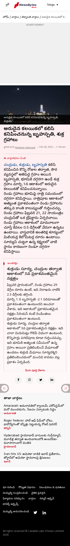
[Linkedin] (52, 380)
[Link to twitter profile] (35, 512)
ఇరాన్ (7, 462)
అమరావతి (10, 413)
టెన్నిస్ (7, 428)
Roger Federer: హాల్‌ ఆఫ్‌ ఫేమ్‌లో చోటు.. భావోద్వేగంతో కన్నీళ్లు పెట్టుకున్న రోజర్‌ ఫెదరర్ (30, 423)
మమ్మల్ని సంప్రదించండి (15, 493)
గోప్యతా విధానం (26, 487)
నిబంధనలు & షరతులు (52, 487)
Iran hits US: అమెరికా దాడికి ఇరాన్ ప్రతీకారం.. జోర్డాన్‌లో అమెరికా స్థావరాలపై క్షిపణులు (32, 456)
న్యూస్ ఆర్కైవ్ (47, 499)
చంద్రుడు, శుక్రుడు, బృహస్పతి (25, 165)
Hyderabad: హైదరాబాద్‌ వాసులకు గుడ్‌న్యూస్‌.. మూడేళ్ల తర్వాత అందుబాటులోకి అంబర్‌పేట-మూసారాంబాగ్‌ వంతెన (33, 439)
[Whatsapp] (29, 380)
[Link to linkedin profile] (44, 512)
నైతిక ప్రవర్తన (38, 493)
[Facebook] (18, 380)
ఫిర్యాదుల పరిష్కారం (14, 499)
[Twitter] (40, 380)
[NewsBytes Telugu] (25, 5)
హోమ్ (6, 17)
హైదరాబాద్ (10, 447)
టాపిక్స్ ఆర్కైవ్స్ (10, 504)
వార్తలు (15, 17)
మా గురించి (9, 487)
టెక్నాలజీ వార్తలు (30, 17)
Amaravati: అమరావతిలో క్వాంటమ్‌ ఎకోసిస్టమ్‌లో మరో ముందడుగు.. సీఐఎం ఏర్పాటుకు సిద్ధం (34, 408)
